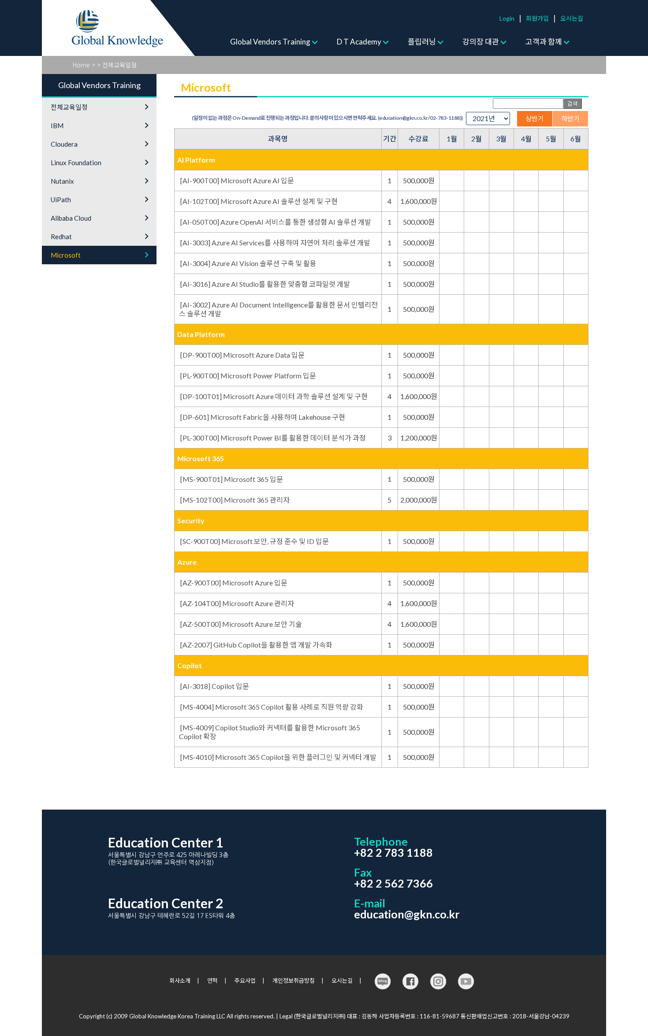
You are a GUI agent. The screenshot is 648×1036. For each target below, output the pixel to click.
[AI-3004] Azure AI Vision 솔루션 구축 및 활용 (248, 263)
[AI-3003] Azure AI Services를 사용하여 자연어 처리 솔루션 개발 (275, 242)
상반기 (534, 118)
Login (506, 18)
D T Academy (359, 41)
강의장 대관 (480, 41)
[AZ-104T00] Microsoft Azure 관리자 (237, 603)
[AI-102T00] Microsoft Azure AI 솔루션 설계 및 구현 (259, 201)
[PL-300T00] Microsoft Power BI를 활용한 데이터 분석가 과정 (273, 437)
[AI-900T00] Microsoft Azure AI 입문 (237, 180)
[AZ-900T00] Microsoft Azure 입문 (233, 582)
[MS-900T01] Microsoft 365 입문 (231, 479)
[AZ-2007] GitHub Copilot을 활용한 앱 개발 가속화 (256, 644)
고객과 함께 (543, 41)
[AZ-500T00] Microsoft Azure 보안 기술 (241, 624)
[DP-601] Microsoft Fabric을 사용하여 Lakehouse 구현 (262, 417)
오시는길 (571, 18)
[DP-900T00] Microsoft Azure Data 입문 (242, 355)
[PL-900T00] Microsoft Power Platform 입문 (248, 375)
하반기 (570, 118)
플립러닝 (422, 41)
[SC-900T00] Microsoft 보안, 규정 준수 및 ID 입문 (254, 541)
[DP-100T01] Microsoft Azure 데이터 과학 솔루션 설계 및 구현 (274, 396)
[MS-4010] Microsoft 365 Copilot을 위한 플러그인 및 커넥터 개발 (278, 757)
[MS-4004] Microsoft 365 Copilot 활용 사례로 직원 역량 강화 (271, 707)
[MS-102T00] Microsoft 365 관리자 (235, 500)
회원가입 (537, 18)
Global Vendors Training (270, 41)
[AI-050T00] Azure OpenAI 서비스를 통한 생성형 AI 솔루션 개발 (275, 222)
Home (81, 64)
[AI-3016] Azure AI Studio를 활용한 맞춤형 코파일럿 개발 (265, 284)
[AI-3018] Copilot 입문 (214, 686)
